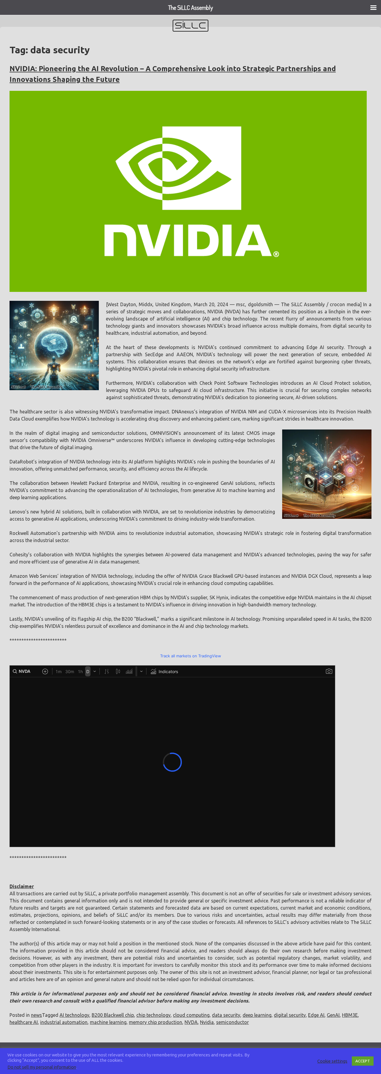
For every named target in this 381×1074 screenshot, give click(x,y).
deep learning (257, 1015)
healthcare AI (24, 1022)
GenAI (333, 1015)
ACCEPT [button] (362, 1061)
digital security (290, 1015)
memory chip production (155, 1022)
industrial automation (64, 1022)
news (36, 1015)
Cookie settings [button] (332, 1061)
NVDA (191, 1022)
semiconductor (232, 1022)
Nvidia (207, 1022)
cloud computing (191, 1015)
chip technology (153, 1015)
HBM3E (350, 1015)
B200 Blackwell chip (113, 1015)
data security (226, 1015)
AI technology (74, 1015)
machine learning (108, 1022)
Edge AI (316, 1015)
